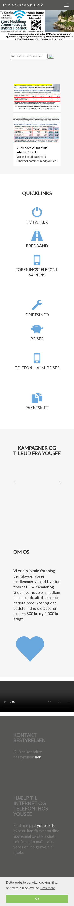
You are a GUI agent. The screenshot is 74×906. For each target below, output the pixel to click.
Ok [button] (37, 898)
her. (38, 757)
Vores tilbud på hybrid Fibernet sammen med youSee (36, 159)
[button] (14, 482)
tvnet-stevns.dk (23, 5)
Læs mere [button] (47, 888)
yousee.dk (46, 825)
